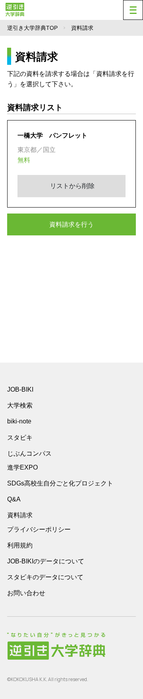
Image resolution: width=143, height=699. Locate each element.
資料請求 (20, 515)
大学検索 (20, 405)
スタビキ (20, 437)
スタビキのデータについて (45, 577)
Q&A (14, 499)
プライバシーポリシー (39, 529)
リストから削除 (71, 186)
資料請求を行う (71, 224)
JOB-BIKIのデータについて (45, 561)
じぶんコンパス (29, 453)
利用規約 (20, 545)
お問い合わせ (26, 593)
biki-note (19, 421)
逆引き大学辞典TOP (32, 28)
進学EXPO (22, 467)
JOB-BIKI (20, 389)
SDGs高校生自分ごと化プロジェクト (60, 483)
